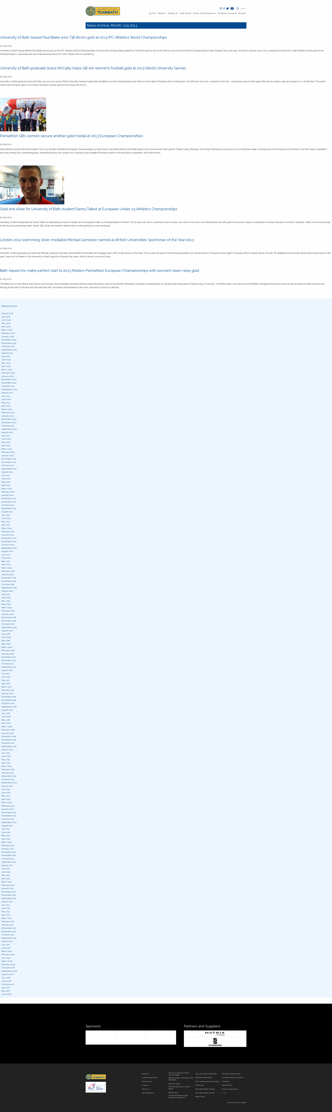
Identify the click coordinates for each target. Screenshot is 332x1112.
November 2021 (8, 502)
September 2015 (8, 746)
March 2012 (6, 882)
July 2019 (5, 594)
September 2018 (9, 627)
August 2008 (7, 974)
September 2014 (9, 783)
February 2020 (8, 571)
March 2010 (6, 951)
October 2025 (7, 346)
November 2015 (8, 740)
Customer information (149, 1077)
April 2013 (5, 839)
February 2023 (8, 452)
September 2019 (9, 588)
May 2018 (5, 640)
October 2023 (7, 426)
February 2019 (8, 611)
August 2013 (7, 826)
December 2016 (8, 697)
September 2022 (9, 469)
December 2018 (8, 617)
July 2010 (5, 945)
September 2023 (9, 429)
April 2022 (6, 485)
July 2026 (5, 317)
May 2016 (5, 720)
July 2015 (5, 753)
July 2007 (5, 987)
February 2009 (8, 964)
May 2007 (5, 991)
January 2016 (7, 733)
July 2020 (5, 555)
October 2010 (7, 935)
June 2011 (5, 908)
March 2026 (6, 330)
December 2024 (8, 379)
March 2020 (6, 568)
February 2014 (8, 806)
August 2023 (7, 432)
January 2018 (7, 654)
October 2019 (7, 584)
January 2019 (7, 614)
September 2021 (8, 508)
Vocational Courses (226, 13)
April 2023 (6, 445)
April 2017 (5, 683)
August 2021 (7, 512)
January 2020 (7, 574)
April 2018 (6, 644)
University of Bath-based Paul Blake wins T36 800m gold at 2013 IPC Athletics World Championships (83, 37)
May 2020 (5, 561)
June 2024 (6, 399)
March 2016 (6, 726)
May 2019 (5, 601)
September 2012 (8, 862)
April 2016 (6, 723)
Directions (145, 1085)
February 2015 (7, 769)
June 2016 (6, 716)
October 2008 (8, 968)
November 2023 (8, 422)
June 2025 (6, 359)
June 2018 (6, 637)
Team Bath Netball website (205, 1089)
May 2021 (5, 521)
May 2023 (5, 442)
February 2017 (7, 690)
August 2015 (7, 749)
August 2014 (7, 786)
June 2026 (6, 320)
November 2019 (8, 581)
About (241, 13)
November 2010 (8, 931)
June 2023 (6, 439)
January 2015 (7, 773)
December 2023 (8, 419)
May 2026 (5, 323)
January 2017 (7, 693)
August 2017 (7, 670)
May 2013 (5, 835)
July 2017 (5, 674)
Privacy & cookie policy (230, 1089)
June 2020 (6, 558)
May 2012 (5, 875)
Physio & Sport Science (203, 13)
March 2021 (6, 528)
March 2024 (6, 409)
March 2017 (6, 687)
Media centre (200, 1096)
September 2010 (9, 938)
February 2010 (8, 954)
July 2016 (5, 713)
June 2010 (6, 948)
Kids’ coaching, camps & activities (207, 1081)
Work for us (146, 1089)
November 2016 (8, 700)
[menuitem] (152, 14)
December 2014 (8, 776)
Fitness (161, 13)
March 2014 (6, 802)
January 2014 (7, 809)
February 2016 (8, 730)
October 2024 (7, 386)
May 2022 (5, 482)
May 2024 (5, 403)
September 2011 (8, 898)
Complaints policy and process (233, 1077)
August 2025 (7, 353)
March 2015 (6, 766)
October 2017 (7, 664)
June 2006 (6, 994)
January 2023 (7, 455)
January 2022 (7, 495)
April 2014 (6, 799)
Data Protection (227, 1085)
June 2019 (6, 597)
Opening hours (147, 1081)
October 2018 (7, 624)
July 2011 (5, 905)
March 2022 (6, 488)
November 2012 (8, 855)
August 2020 (7, 551)
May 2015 (5, 759)
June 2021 (6, 518)
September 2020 (9, 548)
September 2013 (8, 822)
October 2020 (7, 545)
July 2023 (5, 436)
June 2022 (6, 478)
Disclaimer (225, 1081)
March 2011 (6, 918)
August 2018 (7, 630)
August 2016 (7, 710)
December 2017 (8, 657)
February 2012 (7, 885)
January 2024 (7, 416)
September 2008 (9, 971)
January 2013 (7, 849)
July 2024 (5, 396)
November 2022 (8, 462)
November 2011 (8, 895)
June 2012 (6, 872)
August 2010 (7, 941)
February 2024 (8, 412)
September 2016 (9, 707)
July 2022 (5, 475)
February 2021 (7, 531)
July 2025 (5, 356)
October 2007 (7, 984)
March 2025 (6, 369)
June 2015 (6, 756)
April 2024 (6, 406)
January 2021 (7, 535)
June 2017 (6, 677)
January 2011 (7, 925)
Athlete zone (173, 1092)
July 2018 (5, 634)
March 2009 (7, 961)
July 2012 (5, 868)
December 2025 (8, 340)
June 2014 (6, 792)
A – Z (224, 1093)
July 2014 (5, 789)
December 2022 (8, 459)
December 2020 (8, 538)
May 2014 (5, 796)
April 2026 (6, 326)
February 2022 (8, 492)
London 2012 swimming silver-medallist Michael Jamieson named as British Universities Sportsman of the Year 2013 (97, 240)
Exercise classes (174, 1084)
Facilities (171, 13)
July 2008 (5, 978)
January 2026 (7, 336)
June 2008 (6, 981)
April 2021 (5, 525)
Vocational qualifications (203, 1077)
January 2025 (7, 376)
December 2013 (8, 812)
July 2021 (5, 515)
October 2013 (7, 819)
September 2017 (8, 667)
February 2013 (7, 845)
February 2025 (8, 373)
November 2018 (8, 621)
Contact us (146, 1074)
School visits (199, 1085)
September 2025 (9, 350)
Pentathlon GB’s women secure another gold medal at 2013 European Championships (71, 136)
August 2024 (7, 393)
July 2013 (5, 829)
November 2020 (8, 541)
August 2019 (7, 591)
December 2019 (8, 578)
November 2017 (8, 660)
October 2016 (7, 703)
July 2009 (5, 958)
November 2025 (8, 343)
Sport (151, 13)
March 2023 (6, 449)
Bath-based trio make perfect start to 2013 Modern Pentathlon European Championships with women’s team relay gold (99, 270)
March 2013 (6, 842)
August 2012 (7, 865)
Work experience (148, 1093)
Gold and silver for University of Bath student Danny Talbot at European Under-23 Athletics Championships (89, 209)
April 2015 (5, 763)
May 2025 (5, 363)
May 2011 (5, 911)
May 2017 (5, 680)
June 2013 (6, 832)
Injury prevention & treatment (206, 1074)
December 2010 (8, 928)
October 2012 (7, 859)
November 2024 (8, 383)
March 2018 (6, 647)
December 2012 (8, 852)
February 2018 (8, 650)
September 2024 (9, 389)
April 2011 (5, 915)
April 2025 (6, 366)
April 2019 (6, 604)
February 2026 (8, 333)
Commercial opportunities (231, 1074)
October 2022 (7, 465)
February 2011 (7, 921)
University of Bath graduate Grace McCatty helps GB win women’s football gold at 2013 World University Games (93, 68)
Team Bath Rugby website (205, 1093)
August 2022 (7, 472)
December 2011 (8, 892)
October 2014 (7, 779)
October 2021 (7, 505)
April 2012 (5, 878)
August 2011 (6, 901)
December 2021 (8, 498)
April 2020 (6, 564)
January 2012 (7, 888)
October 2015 (7, 743)
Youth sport (184, 13)
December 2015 (8, 736)
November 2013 (8, 816)
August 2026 (7, 313)
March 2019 (6, 607)
